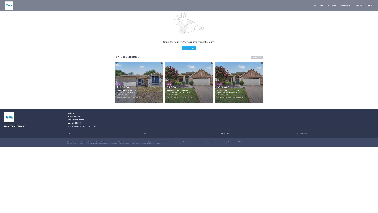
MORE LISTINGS (257, 57)
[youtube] (21, 142)
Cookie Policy (122, 143)
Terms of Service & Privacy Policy (108, 143)
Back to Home (189, 48)
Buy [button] (321, 5)
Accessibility (156, 143)
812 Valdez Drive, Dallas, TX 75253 (126, 92)
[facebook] (5, 142)
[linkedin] (9, 142)
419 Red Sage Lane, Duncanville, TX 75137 (178, 92)
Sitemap (150, 143)
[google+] (25, 142)
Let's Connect (344, 5)
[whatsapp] (29, 142)
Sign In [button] (369, 5)
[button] (105, 134)
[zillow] (13, 142)
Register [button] (359, 5)
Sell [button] (315, 5)
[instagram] (17, 142)
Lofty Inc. (76, 143)
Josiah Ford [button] (331, 5)
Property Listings (142, 143)
